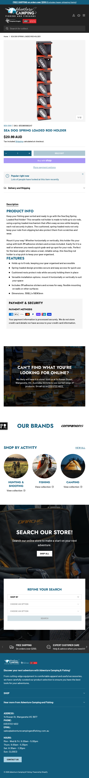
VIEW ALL (80, 447)
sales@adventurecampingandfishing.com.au (26, 730)
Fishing (44, 482)
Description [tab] (12, 204)
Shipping (19, 141)
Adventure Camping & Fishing (21, 772)
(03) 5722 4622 (11, 723)
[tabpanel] (44, 252)
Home (6, 36)
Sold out (59, 153)
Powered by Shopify (40, 772)
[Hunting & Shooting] (16, 466)
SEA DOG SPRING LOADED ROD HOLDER (25, 36)
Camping (72, 482)
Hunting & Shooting (16, 484)
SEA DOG (8, 125)
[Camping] (73, 466)
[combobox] (44, 28)
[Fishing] (44, 466)
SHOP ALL (44, 553)
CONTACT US (13, 759)
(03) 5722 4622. (56, 386)
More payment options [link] (44, 167)
